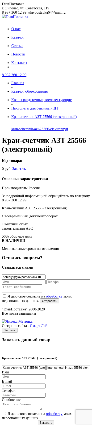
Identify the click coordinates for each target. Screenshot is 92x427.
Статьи (17, 46)
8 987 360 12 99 (14, 75)
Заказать (19, 169)
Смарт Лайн (40, 326)
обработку (54, 296)
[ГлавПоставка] (15, 17)
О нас (16, 29)
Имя (5, 372)
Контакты (19, 63)
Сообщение (11, 400)
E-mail (7, 381)
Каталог (17, 37)
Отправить (49, 301)
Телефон (9, 390)
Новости (18, 54)
